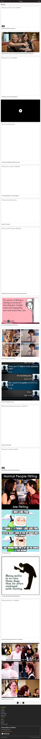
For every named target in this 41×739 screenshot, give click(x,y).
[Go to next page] (23, 703)
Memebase (3, 712)
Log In (39, 1)
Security (35, 737)
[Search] (3, 1)
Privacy (33, 737)
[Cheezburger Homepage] (20, 734)
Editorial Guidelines (4, 724)
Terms (30, 737)
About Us (2, 722)
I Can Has (2, 708)
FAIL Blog (20, 1)
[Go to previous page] (18, 703)
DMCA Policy (38, 737)
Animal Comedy (4, 713)
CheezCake (3, 716)
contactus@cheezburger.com (7, 731)
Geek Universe (3, 715)
